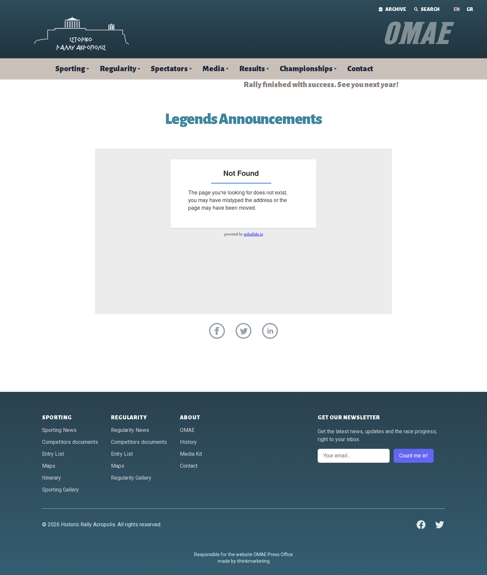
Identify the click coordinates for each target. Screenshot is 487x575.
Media (213, 69)
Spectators (169, 69)
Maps (48, 466)
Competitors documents (70, 442)
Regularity (118, 69)
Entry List (53, 454)
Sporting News (59, 430)
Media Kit (191, 454)
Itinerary (51, 478)
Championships (306, 69)
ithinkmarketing (253, 561)
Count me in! (413, 455)
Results (252, 69)
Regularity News (130, 430)
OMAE (187, 430)
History (188, 442)
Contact (360, 69)
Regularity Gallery (131, 478)
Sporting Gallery (60, 490)
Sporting (70, 69)
